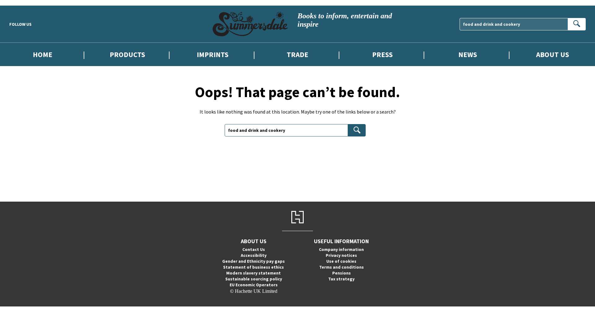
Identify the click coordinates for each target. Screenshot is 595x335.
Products (127, 54)
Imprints (212, 54)
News (467, 54)
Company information (341, 249)
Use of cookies (341, 261)
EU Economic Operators (254, 285)
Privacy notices (341, 255)
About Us (552, 54)
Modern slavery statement (253, 273)
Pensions (341, 273)
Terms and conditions (341, 267)
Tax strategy (341, 279)
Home (42, 54)
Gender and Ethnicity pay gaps (253, 261)
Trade (297, 54)
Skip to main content (20, 2)
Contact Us (253, 249)
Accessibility (254, 255)
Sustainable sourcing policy (253, 279)
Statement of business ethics (253, 267)
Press (382, 54)
